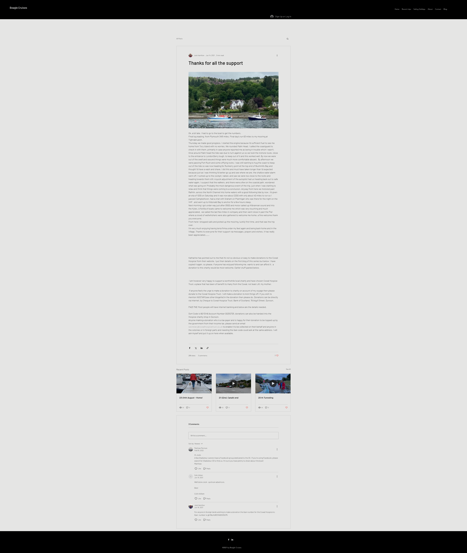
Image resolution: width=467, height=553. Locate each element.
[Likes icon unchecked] (196, 468)
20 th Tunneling (265, 397)
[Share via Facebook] (190, 348)
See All (288, 369)
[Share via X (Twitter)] (195, 348)
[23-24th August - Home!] (194, 383)
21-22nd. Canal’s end (228, 397)
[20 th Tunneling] (273, 383)
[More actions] (277, 55)
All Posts (179, 39)
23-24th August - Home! (191, 397)
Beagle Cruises (18, 7)
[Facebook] (228, 539)
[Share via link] (207, 348)
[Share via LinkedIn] (201, 348)
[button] (287, 39)
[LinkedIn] (232, 539)
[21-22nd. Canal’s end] (233, 383)
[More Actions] (277, 449)
